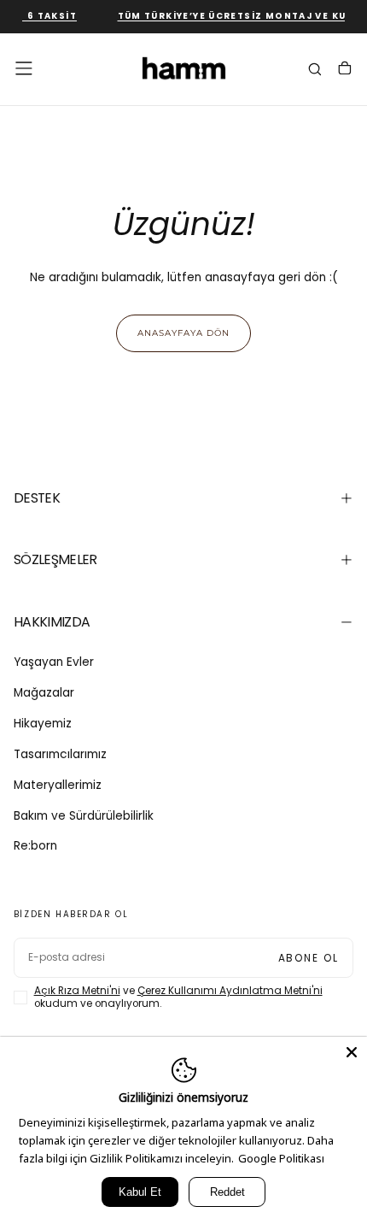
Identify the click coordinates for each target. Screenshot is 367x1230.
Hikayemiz (43, 723)
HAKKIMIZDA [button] (52, 622)
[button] (24, 68)
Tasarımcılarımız (60, 754)
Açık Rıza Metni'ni (77, 991)
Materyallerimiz (58, 785)
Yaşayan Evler (54, 662)
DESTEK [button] (37, 498)
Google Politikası (281, 1158)
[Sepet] (344, 70)
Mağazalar (44, 693)
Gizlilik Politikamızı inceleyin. (162, 1158)
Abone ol (309, 958)
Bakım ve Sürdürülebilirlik (84, 816)
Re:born (35, 846)
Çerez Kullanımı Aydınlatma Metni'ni (230, 991)
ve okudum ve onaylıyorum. (178, 997)
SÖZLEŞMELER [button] (55, 559)
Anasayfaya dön (183, 332)
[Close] (351, 1052)
